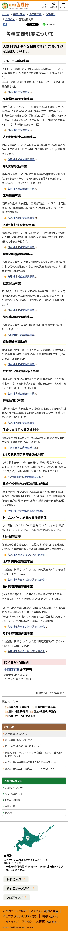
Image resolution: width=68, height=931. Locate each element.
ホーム (5, 14)
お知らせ (10, 19)
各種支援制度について (16, 733)
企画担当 (50, 14)
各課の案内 (19, 14)
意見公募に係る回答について (19, 740)
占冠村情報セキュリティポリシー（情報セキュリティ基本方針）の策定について (34, 754)
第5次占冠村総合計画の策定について (23, 746)
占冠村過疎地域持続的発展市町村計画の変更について (32, 762)
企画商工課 (35, 14)
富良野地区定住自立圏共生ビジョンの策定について (30, 768)
